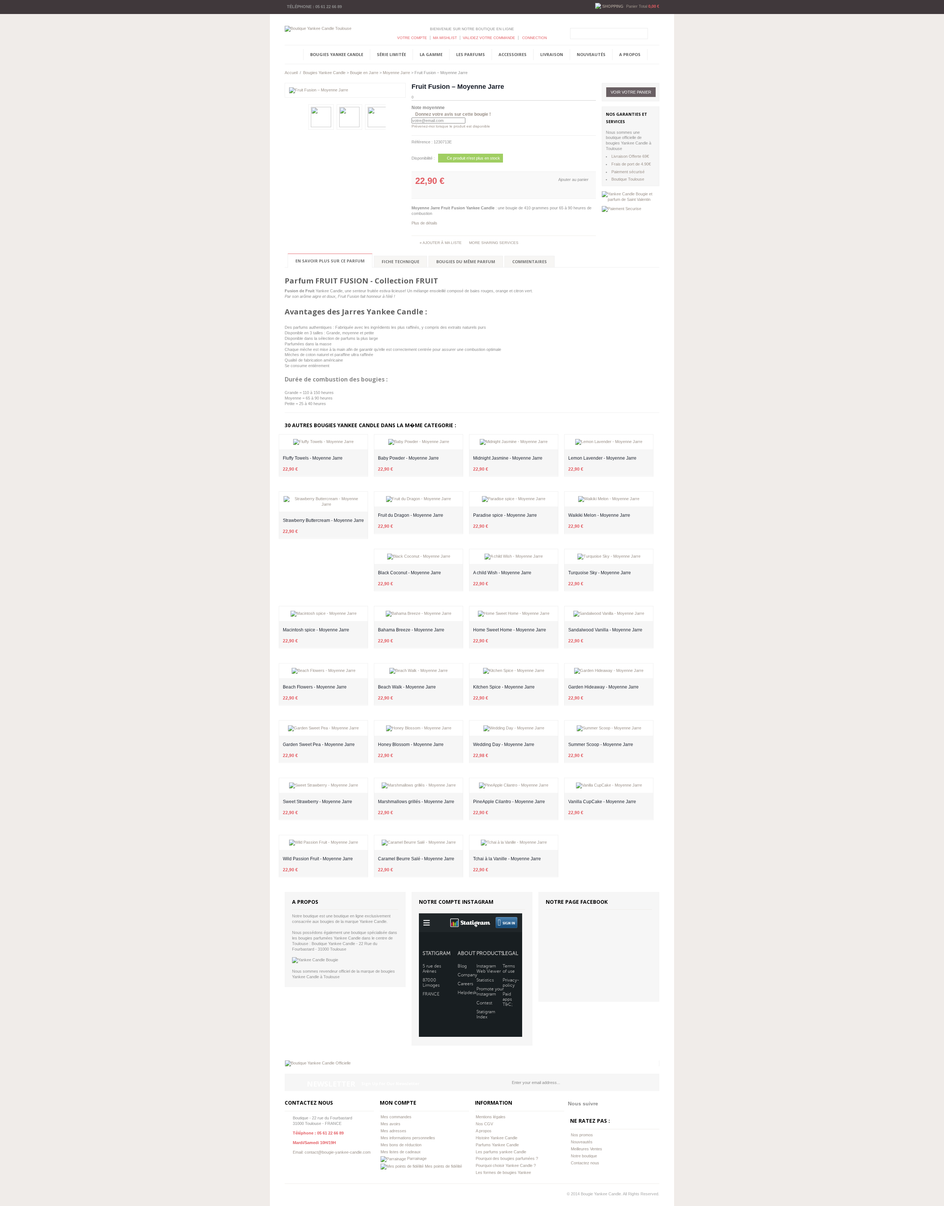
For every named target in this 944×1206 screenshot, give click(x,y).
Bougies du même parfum (465, 261)
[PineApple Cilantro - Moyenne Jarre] (513, 785)
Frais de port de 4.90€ (631, 164)
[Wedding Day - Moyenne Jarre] (513, 728)
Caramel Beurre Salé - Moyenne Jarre (416, 858)
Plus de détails (424, 223)
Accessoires (513, 54)
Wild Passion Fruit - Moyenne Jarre (318, 858)
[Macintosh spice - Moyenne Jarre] (323, 613)
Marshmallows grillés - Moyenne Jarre (416, 801)
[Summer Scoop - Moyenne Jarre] (609, 728)
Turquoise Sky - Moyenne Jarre (599, 572)
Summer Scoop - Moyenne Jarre (600, 744)
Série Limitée (391, 54)
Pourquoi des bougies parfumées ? (507, 1158)
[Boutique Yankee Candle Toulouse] (318, 28)
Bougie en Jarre (364, 72)
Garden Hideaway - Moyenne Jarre (603, 687)
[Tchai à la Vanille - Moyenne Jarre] (513, 842)
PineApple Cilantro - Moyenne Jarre (509, 801)
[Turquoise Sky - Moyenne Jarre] (609, 556)
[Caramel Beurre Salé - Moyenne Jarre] (418, 842)
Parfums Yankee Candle (497, 1145)
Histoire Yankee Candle (496, 1138)
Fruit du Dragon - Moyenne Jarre (410, 515)
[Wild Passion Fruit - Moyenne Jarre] (323, 842)
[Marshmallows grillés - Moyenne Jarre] (418, 785)
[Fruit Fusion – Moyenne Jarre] (345, 90)
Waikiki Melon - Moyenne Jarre (599, 515)
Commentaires (529, 261)
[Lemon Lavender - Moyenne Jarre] (609, 442)
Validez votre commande (489, 38)
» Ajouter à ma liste (441, 243)
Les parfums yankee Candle (501, 1152)
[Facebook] (288, 1194)
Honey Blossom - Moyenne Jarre (411, 744)
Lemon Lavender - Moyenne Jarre (602, 458)
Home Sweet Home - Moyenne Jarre (509, 629)
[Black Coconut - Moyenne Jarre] (418, 556)
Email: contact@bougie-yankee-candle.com (332, 1152)
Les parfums (470, 54)
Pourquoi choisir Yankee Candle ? (506, 1165)
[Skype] (317, 1194)
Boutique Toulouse (627, 179)
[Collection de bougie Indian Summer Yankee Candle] (630, 196)
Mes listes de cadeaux (401, 1152)
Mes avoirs (390, 1124)
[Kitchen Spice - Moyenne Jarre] (513, 670)
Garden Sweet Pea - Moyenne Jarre (319, 744)
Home (291, 54)
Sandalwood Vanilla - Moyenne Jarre (605, 629)
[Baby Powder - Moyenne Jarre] (418, 442)
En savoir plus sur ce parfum (330, 261)
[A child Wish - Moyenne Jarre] (513, 556)
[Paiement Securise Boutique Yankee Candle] (621, 208)
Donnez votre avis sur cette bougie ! (453, 114)
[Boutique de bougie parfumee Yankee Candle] (318, 1063)
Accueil (291, 72)
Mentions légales (491, 1117)
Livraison (551, 54)
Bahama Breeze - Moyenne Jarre (411, 629)
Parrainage (416, 1158)
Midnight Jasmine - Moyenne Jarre (507, 458)
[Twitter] (295, 1194)
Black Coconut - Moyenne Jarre (409, 572)
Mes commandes (396, 1117)
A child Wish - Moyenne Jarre (502, 572)
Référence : (423, 142)
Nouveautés (591, 54)
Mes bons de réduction (401, 1145)
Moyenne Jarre (396, 72)
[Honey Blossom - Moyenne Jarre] (418, 728)
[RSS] (310, 1194)
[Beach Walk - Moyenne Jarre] (418, 670)
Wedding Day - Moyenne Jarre (503, 744)
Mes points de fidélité (443, 1166)
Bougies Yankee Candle (336, 54)
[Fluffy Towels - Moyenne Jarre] (323, 442)
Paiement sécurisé (628, 172)
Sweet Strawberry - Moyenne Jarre (317, 801)
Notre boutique (584, 1156)
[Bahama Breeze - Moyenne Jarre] (418, 613)
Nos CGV (484, 1124)
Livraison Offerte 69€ (630, 156)
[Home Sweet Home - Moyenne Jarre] (513, 613)
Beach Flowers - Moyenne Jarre (315, 687)
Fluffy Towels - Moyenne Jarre (313, 458)
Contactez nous (585, 1163)
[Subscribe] (650, 1082)
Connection (534, 38)
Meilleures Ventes (586, 1149)
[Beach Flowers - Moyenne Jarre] (323, 670)
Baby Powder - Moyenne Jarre (408, 458)
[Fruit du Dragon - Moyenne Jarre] (418, 499)
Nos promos (582, 1135)
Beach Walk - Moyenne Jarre (407, 687)
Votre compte (412, 38)
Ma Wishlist (445, 38)
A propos (630, 54)
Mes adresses (393, 1131)
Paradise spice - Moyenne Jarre (505, 515)
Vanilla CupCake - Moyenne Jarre (602, 801)
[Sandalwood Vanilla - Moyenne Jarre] (609, 613)
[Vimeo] (302, 1194)
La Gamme (431, 54)
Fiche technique (400, 261)
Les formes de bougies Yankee (503, 1172)
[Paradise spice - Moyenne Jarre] (513, 499)
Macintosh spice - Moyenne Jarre (316, 629)
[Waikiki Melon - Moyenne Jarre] (609, 499)
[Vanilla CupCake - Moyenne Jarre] (609, 785)
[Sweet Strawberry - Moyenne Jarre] (323, 785)
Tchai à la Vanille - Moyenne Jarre (507, 858)
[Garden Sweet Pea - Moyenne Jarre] (323, 728)
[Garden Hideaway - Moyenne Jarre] (609, 670)
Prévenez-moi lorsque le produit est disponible (451, 126)
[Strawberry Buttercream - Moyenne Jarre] (323, 502)
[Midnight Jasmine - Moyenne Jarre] (513, 442)
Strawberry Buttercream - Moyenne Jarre (323, 520)
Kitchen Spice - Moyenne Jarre (504, 687)
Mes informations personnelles (408, 1138)
